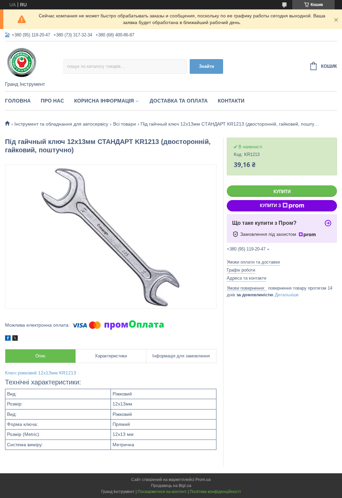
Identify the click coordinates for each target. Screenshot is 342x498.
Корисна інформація (104, 100)
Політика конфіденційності (215, 491)
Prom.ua (203, 479)
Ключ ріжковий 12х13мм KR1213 (40, 372)
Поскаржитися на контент (162, 491)
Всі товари (124, 124)
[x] (15, 339)
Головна (18, 100)
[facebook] (8, 339)
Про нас (52, 100)
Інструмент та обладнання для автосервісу (61, 124)
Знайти (206, 66)
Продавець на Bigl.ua (171, 485)
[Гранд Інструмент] (34, 61)
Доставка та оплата (179, 100)
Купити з (270, 205)
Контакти (231, 100)
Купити (282, 191)
